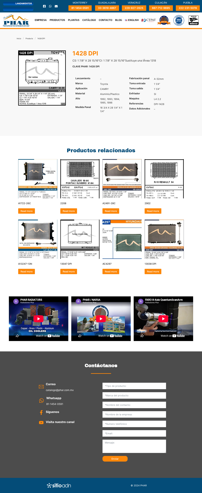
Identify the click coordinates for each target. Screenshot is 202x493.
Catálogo (89, 20)
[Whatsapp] (50, 6)
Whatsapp (53, 398)
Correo (51, 384)
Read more (27, 211)
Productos (57, 20)
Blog (118, 20)
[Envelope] (56, 6)
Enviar (115, 458)
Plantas (73, 20)
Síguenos (52, 412)
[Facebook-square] (44, 6)
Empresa (41, 20)
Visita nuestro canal (60, 422)
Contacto (105, 20)
